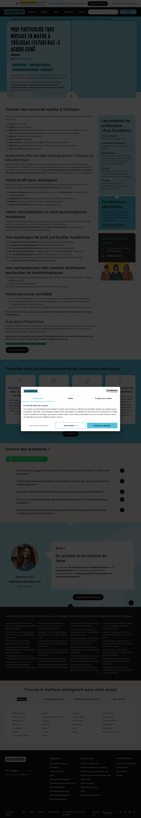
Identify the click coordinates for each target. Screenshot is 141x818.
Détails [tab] (70, 398)
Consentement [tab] (37, 398)
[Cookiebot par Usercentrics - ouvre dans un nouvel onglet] (108, 391)
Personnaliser (69, 425)
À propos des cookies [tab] (103, 398)
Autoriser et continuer (102, 425)
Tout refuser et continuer (38, 425)
